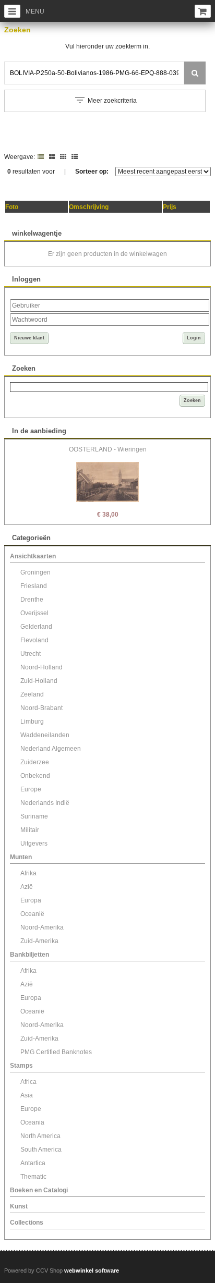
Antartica (32, 1163)
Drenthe (31, 599)
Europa (30, 900)
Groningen (35, 572)
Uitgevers (33, 843)
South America (41, 1149)
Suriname (34, 816)
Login (194, 337)
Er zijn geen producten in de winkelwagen (107, 254)
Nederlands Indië (44, 803)
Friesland (33, 586)
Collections (26, 1222)
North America (40, 1136)
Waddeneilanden (44, 735)
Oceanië (32, 914)
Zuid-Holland (38, 681)
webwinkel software (91, 1270)
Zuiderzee (34, 762)
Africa (28, 1081)
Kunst (19, 1206)
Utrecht (30, 653)
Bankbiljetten (29, 954)
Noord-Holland (41, 667)
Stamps (21, 1065)
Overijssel (34, 613)
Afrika (28, 873)
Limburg (32, 721)
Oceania (32, 1122)
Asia (26, 1095)
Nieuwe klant (29, 337)
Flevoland (34, 640)
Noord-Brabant (41, 708)
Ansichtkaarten (33, 556)
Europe (30, 789)
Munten (21, 857)
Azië (26, 886)
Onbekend (35, 775)
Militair (29, 830)
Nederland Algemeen (50, 748)
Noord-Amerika (42, 927)
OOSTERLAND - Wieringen (108, 449)
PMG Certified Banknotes (56, 1052)
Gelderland (36, 626)
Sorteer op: (92, 171)
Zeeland (32, 694)
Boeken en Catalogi (39, 1190)
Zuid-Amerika (39, 941)
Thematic (33, 1176)
